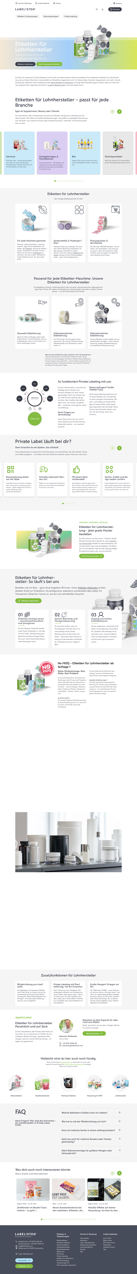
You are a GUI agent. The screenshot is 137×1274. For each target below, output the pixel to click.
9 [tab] (73, 181)
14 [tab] (70, 1219)
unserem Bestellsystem (56, 85)
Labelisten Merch (109, 1247)
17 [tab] (77, 1219)
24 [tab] (93, 1219)
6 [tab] (66, 181)
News (54, 1204)
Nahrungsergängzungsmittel (74, 1064)
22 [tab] (88, 1219)
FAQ (81, 1251)
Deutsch (119, 3)
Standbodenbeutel (66, 1062)
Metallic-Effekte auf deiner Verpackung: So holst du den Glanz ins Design (103, 1210)
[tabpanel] (85, 152)
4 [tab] (62, 181)
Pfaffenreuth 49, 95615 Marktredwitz (30, 1248)
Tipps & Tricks (22, 1204)
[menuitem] (27, 16)
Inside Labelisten (44, 3)
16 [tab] (75, 1219)
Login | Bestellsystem (87, 1242)
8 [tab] (70, 181)
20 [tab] (84, 1219)
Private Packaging (63, 1260)
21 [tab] (86, 1219)
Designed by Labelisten (88, 1245)
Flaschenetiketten (63, 1245)
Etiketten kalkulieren (25, 64)
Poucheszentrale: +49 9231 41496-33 (31, 1244)
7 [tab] (68, 181)
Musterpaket (22, 1260)
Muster (58, 3)
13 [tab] (82, 181)
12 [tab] (79, 181)
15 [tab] (73, 1219)
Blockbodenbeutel (63, 1249)
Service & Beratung (25, 3)
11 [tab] (77, 181)
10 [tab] (75, 181)
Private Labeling (62, 1256)
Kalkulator (116, 9)
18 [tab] (79, 1219)
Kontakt (82, 1249)
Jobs (104, 1249)
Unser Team (107, 1238)
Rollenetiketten (62, 1240)
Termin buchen (92, 1033)
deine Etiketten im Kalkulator (62, 82)
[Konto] (102, 9)
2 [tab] (57, 181)
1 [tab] (55, 181)
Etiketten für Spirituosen (65, 1258)
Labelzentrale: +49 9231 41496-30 (30, 1241)
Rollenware (60, 1251)
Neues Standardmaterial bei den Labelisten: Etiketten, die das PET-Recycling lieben (67, 1210)
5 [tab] (64, 181)
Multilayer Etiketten (63, 1242)
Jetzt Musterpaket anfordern (49, 64)
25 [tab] (95, 1219)
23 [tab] (91, 1219)
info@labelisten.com (25, 1246)
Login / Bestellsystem (25, 1254)
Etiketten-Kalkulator (88, 587)
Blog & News (107, 1240)
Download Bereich (86, 1247)
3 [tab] (59, 181)
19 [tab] (82, 1219)
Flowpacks (60, 1254)
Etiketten (28, 248)
